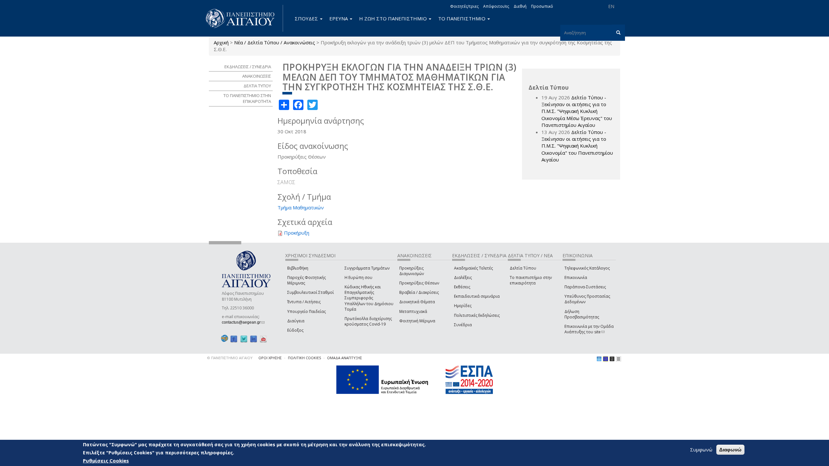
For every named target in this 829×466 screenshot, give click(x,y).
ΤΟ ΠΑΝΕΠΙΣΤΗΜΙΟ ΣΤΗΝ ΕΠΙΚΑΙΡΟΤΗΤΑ (247, 99)
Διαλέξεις (463, 277)
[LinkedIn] (253, 338)
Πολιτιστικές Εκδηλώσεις (477, 315)
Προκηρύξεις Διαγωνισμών (411, 270)
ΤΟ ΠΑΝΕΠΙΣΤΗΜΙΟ (462, 18)
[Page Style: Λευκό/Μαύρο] (612, 358)
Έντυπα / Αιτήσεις (304, 302)
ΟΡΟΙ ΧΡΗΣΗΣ (270, 357)
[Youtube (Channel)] (263, 338)
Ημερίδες (462, 305)
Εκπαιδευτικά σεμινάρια (477, 296)
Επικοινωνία (575, 277)
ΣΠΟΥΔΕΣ (307, 18)
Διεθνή (520, 6)
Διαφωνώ (730, 449)
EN (611, 6)
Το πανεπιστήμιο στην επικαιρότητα (531, 280)
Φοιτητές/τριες (464, 6)
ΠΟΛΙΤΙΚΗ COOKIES (304, 357)
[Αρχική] (243, 18)
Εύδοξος (295, 330)
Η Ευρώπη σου (358, 277)
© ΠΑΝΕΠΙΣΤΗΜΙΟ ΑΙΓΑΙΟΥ (230, 357)
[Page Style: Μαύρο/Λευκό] (618, 358)
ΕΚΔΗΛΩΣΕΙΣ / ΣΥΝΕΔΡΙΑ (247, 67)
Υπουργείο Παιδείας (306, 311)
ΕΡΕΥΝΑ (339, 18)
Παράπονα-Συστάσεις (585, 287)
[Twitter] (243, 338)
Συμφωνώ (701, 449)
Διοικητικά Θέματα (417, 302)
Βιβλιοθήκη (297, 268)
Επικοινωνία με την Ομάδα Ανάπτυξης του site (589, 329)
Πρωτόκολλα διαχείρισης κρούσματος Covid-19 (368, 321)
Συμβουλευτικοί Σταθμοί (310, 292)
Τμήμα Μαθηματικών (301, 207)
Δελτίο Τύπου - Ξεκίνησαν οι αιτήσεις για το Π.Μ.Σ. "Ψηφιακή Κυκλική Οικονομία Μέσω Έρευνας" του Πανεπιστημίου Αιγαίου (576, 111)
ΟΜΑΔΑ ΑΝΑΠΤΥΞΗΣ (344, 357)
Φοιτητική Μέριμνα (417, 321)
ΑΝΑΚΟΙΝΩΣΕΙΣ (256, 76)
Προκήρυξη (296, 232)
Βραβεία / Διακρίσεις (419, 292)
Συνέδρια (463, 324)
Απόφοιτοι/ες (496, 6)
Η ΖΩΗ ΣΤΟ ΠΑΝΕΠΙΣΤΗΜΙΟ (393, 18)
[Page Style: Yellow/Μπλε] (605, 358)
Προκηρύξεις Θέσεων (419, 283)
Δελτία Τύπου (523, 268)
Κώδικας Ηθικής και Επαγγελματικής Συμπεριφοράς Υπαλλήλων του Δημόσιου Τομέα (369, 298)
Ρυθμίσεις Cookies (106, 460)
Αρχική (221, 42)
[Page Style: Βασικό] (599, 358)
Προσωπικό (542, 6)
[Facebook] (233, 338)
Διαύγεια (295, 321)
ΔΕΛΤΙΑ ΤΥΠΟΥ (257, 86)
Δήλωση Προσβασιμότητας (581, 314)
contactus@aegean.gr (243, 322)
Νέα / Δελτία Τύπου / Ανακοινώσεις (274, 42)
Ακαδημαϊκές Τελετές (473, 268)
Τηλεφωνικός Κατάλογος (587, 268)
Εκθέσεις (462, 287)
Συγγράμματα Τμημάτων (367, 268)
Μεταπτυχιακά (413, 311)
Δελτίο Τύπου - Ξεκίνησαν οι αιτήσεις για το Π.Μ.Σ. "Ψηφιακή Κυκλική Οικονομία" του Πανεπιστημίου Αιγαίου (577, 146)
